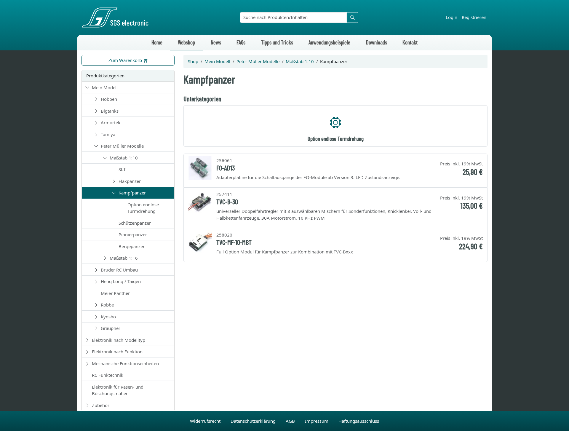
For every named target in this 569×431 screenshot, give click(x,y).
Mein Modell (105, 87)
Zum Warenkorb (125, 60)
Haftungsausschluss (358, 421)
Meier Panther (115, 293)
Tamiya (108, 134)
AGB (291, 421)
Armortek (110, 122)
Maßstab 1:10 (124, 158)
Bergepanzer (132, 246)
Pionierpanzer (133, 234)
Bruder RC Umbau (119, 270)
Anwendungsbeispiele (329, 42)
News (216, 42)
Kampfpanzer (132, 193)
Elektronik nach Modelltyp (118, 340)
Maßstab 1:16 (124, 258)
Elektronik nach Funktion (117, 352)
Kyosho (108, 317)
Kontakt (410, 42)
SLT (122, 169)
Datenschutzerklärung (254, 421)
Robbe (107, 305)
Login (451, 17)
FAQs (240, 42)
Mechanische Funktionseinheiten (125, 363)
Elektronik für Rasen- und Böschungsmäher (117, 390)
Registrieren (474, 17)
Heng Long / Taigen (121, 281)
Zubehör (100, 405)
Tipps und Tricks (277, 42)
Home (156, 42)
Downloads (376, 42)
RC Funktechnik (107, 375)
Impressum (317, 421)
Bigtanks (110, 111)
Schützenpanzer (135, 223)
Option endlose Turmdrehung (143, 208)
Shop (193, 61)
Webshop (186, 42)
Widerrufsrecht (206, 421)
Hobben (109, 99)
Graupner (110, 328)
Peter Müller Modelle (122, 146)
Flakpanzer (130, 181)
